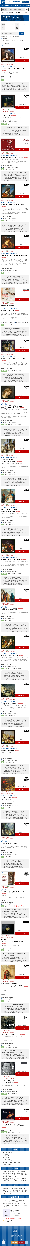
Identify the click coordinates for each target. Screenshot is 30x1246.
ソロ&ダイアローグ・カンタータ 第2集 (12, 204)
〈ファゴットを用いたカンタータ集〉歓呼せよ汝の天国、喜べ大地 (12, 405)
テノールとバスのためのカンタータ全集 (12, 68)
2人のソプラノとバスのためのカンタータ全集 (14, 255)
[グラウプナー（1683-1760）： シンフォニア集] (8, 101)
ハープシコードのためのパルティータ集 (12, 891)
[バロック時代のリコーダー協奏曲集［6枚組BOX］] (8, 1114)
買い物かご (21, 1242)
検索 (27, 9)
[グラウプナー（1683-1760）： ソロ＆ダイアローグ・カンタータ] (8, 546)
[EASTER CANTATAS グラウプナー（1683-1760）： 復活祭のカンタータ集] (8, 294)
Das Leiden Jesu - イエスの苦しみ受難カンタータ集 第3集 (11, 509)
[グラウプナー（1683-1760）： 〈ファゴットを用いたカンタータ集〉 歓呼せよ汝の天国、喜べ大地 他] (8, 392)
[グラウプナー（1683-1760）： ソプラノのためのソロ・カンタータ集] (8, 145)
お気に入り (14, 1242)
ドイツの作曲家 (9, 12)
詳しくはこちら (8, 1164)
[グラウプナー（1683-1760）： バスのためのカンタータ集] (8, 829)
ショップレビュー (9, 1221)
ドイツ (24, 24)
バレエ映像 (15, 5)
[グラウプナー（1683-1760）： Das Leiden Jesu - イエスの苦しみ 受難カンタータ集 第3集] (8, 496)
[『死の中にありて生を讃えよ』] (8, 1023)
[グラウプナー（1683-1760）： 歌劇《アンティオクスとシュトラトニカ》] (8, 346)
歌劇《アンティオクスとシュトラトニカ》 (13, 358)
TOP (3, 12)
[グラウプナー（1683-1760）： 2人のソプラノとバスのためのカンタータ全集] (8, 242)
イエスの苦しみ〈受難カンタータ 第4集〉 (11, 459)
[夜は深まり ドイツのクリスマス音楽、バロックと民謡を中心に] (8, 928)
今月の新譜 (6, 5)
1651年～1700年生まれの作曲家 (21, 12)
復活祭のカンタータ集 (10, 308)
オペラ (23, 5)
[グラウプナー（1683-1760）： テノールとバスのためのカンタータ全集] (8, 55)
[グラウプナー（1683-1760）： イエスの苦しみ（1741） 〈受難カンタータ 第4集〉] (8, 446)
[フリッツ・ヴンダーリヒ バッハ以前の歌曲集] (8, 1069)
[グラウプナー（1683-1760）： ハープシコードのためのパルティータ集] (8, 878)
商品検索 (4, 9)
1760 (12, 24)
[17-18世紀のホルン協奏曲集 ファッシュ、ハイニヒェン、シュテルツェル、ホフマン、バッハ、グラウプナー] (8, 972)
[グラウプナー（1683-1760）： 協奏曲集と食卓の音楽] (8, 737)
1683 (8, 24)
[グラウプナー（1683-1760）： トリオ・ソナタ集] (8, 784)
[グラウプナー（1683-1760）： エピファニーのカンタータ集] (8, 642)
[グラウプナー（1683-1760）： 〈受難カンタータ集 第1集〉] (8, 690)
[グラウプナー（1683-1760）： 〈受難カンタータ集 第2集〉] (8, 595)
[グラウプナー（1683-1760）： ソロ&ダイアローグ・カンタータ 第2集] (8, 191)
